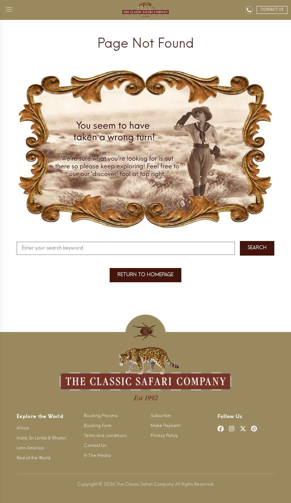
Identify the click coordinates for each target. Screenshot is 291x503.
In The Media (97, 456)
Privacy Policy (164, 436)
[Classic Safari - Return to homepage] (146, 9)
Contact (271, 9)
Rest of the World (33, 458)
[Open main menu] (9, 10)
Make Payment (165, 426)
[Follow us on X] (243, 429)
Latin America (30, 448)
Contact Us (95, 446)
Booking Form (97, 426)
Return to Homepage (145, 275)
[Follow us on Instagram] (232, 429)
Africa (23, 428)
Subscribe (160, 416)
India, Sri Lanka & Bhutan (41, 438)
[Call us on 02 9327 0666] (249, 10)
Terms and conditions (105, 436)
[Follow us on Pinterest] (254, 429)
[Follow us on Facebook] (221, 429)
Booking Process (100, 416)
